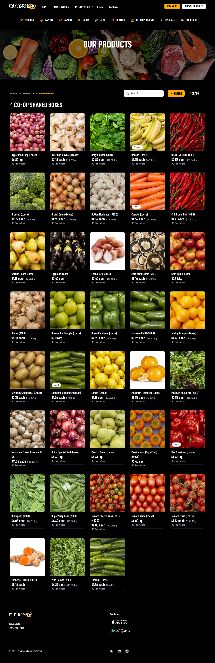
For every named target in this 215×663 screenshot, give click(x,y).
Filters (178, 93)
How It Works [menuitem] (61, 6)
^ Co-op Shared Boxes (45, 93)
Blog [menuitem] (100, 6)
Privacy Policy (15, 623)
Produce (26, 93)
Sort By (194, 93)
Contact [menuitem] (114, 6)
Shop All (13, 93)
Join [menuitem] (44, 6)
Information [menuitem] (82, 6)
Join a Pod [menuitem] (172, 6)
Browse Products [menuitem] (194, 6)
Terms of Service (16, 628)
